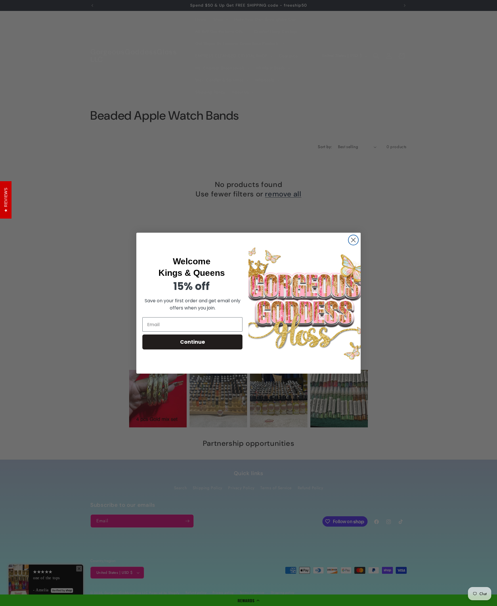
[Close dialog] (353, 240)
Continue (192, 341)
